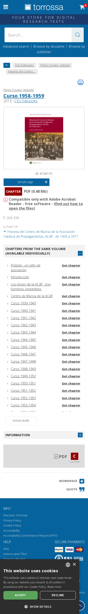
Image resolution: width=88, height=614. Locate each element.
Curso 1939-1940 (23, 303)
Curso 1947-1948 (23, 361)
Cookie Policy (12, 525)
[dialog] (39, 586)
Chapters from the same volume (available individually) (35, 251)
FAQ (6, 549)
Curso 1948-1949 (23, 369)
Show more (21, 421)
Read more (54, 587)
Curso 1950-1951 (23, 383)
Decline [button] (58, 595)
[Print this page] (80, 82)
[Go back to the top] (80, 606)
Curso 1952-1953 (23, 398)
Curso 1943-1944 (23, 332)
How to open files (15, 554)
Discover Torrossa (15, 515)
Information (17, 435)
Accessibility (11, 531)
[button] (78, 35)
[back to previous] (6, 65)
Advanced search (16, 46)
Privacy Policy (12, 520)
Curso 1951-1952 (23, 390)
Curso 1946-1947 (23, 354)
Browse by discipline (49, 46)
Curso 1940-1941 (23, 310)
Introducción (20, 277)
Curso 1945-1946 (23, 347)
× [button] (74, 564)
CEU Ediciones (25, 100)
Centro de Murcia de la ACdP (32, 296)
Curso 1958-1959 (23, 95)
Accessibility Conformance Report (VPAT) (30, 536)
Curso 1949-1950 (23, 376)
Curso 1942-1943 (23, 325)
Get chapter (71, 265)
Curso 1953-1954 (23, 405)
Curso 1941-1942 (23, 318)
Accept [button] (20, 595)
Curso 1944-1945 (23, 340)
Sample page (25, 182)
